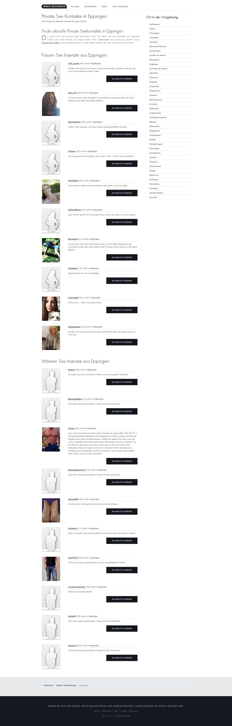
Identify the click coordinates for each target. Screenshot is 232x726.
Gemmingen (154, 148)
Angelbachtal (155, 113)
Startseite (75, 6)
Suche (96, 711)
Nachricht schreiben (122, 79)
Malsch (152, 28)
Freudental (154, 86)
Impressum (133, 711)
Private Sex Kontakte (123, 716)
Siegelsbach (154, 131)
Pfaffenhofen (155, 91)
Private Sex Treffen (50, 42)
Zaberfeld (153, 73)
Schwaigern (154, 33)
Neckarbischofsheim (158, 117)
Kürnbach (153, 162)
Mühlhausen (154, 24)
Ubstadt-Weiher (156, 193)
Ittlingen (152, 122)
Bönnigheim (154, 60)
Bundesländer (90, 6)
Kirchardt (153, 104)
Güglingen (153, 64)
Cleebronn (153, 77)
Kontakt (123, 711)
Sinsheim (153, 95)
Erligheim (153, 82)
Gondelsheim (155, 153)
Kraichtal (153, 197)
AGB (116, 711)
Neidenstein (154, 126)
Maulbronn (154, 175)
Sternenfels (154, 184)
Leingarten (154, 37)
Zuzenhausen (155, 135)
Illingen (152, 170)
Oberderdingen (155, 144)
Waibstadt (153, 108)
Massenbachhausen (157, 46)
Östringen (153, 188)
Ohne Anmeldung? (120, 6)
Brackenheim (154, 51)
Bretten (152, 139)
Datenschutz (106, 711)
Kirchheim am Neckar (158, 68)
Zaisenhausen (155, 166)
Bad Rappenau (155, 99)
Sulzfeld (152, 157)
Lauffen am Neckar (157, 55)
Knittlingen (154, 179)
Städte (104, 6)
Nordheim (153, 42)
